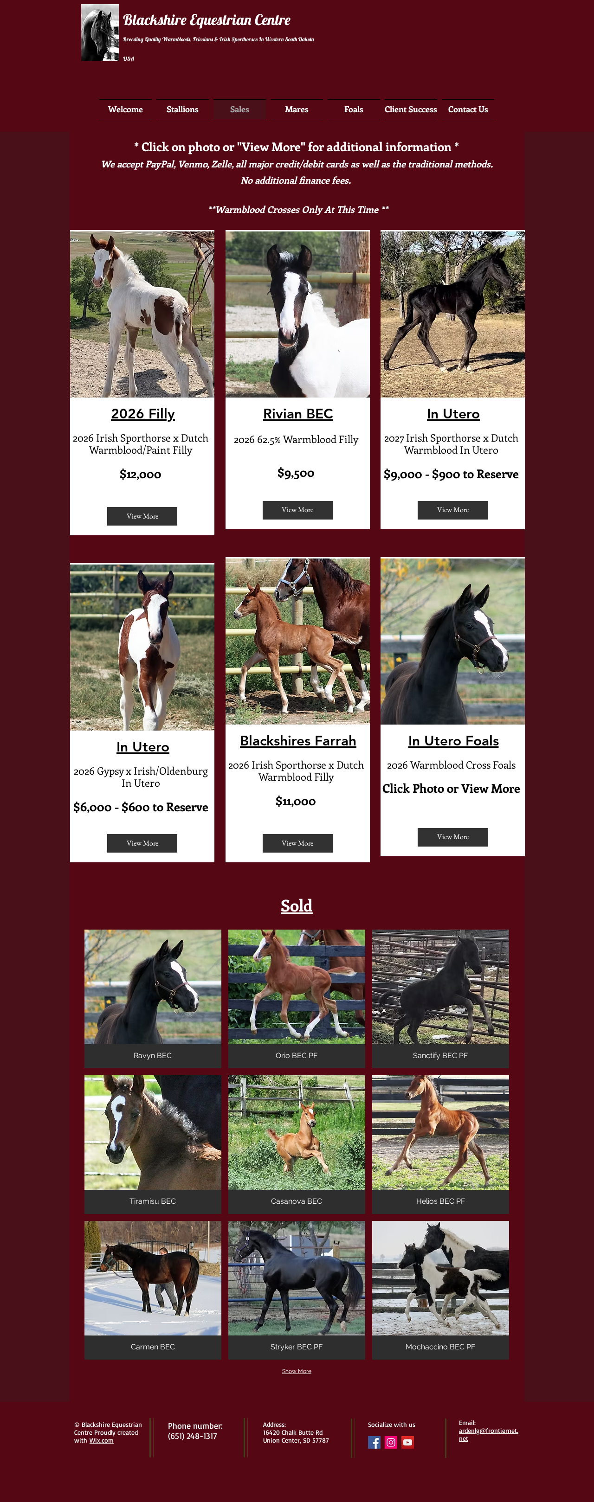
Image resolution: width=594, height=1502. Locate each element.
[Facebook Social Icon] (374, 1442)
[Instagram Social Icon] (391, 1442)
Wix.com (102, 1440)
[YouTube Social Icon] (407, 1442)
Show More (296, 1371)
